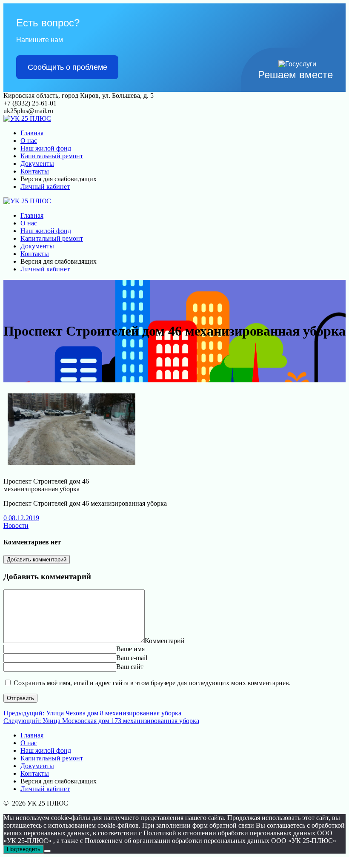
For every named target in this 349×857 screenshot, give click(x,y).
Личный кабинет (45, 186)
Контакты (34, 171)
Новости (16, 525)
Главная (31, 133)
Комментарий (165, 640)
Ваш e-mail (131, 657)
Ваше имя (130, 648)
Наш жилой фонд (45, 148)
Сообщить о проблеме (67, 67)
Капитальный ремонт (51, 155)
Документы (37, 163)
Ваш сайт (129, 666)
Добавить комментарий (36, 559)
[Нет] (47, 851)
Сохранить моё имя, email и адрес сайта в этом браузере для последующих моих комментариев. (152, 682)
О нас (28, 140)
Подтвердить (23, 849)
